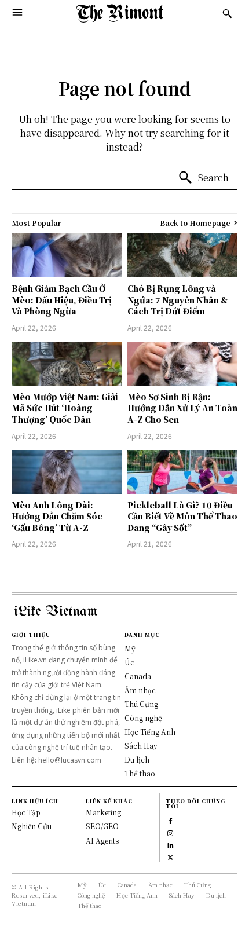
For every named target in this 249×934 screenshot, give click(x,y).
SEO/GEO (102, 826)
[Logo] (119, 13)
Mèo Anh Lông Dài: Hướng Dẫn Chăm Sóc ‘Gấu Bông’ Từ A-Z (57, 516)
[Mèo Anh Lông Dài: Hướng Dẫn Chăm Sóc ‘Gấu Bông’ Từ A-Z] (67, 472)
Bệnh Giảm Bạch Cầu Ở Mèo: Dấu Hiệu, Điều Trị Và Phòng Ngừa (62, 300)
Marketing (103, 812)
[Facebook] (170, 820)
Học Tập (26, 812)
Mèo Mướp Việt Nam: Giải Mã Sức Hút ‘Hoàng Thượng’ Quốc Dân (65, 408)
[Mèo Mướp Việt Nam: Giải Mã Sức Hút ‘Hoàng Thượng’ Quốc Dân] (67, 364)
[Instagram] (170, 832)
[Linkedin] (170, 844)
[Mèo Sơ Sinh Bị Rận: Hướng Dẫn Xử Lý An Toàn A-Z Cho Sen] (182, 364)
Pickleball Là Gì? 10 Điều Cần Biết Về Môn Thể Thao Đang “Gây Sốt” (182, 516)
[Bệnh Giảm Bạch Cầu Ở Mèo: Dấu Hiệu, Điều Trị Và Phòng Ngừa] (67, 255)
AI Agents (102, 840)
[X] (170, 856)
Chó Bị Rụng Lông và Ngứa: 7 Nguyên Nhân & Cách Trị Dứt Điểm (177, 300)
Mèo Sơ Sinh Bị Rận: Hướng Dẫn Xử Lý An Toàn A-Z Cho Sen (182, 408)
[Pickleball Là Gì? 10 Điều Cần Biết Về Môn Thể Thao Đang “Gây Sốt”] (182, 472)
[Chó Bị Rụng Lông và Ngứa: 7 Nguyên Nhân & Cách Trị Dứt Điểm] (182, 255)
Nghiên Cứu (32, 826)
